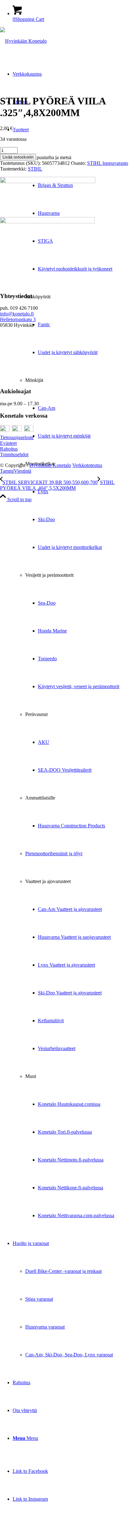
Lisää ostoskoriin (18, 157)
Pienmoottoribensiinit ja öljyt (53, 853)
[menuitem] (71, 673)
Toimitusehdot (14, 454)
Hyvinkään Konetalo (50, 465)
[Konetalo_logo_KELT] (23, 41)
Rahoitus (9, 448)
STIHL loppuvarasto (107, 163)
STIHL (35, 168)
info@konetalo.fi (17, 313)
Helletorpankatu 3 (18, 319)
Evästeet (8, 443)
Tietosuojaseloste (17, 437)
